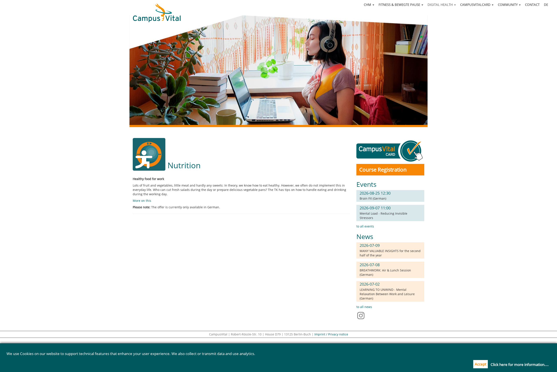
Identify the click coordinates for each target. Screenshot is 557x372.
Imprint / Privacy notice (331, 334)
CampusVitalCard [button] (475, 4)
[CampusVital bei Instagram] (361, 315)
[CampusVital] (157, 8)
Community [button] (508, 4)
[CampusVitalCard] (390, 151)
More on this (142, 201)
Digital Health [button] (441, 4)
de (546, 4)
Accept (480, 364)
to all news (364, 307)
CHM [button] (368, 4)
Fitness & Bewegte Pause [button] (400, 4)
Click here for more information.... (520, 364)
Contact (532, 4)
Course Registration (383, 169)
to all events (365, 226)
